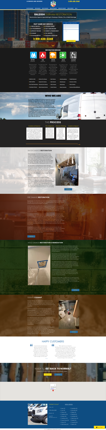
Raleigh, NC (73, 412)
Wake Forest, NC (74, 418)
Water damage (31, 154)
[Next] (28, 79)
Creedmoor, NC (64, 414)
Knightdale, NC (74, 408)
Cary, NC (63, 410)
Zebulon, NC (73, 424)
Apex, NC (63, 408)
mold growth (47, 182)
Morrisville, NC (74, 410)
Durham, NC (63, 416)
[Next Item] (76, 170)
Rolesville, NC (74, 414)
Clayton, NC (63, 412)
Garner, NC (63, 422)
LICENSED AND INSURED (34, 1)
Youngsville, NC (74, 422)
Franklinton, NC (64, 418)
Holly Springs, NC (64, 424)
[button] (70, 8)
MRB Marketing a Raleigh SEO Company (54, 429)
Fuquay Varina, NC (65, 420)
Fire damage (30, 200)
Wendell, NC (73, 420)
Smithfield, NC (74, 416)
